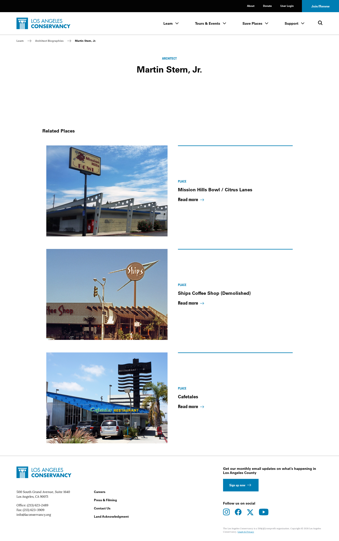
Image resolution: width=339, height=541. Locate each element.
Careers (99, 492)
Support (291, 23)
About (250, 5)
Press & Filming (105, 500)
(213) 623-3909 (33, 510)
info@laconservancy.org (33, 514)
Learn (168, 23)
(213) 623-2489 (37, 505)
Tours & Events (207, 23)
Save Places (252, 23)
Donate (267, 5)
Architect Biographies (49, 41)
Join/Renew (320, 6)
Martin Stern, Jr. (85, 41)
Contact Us (102, 508)
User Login (287, 5)
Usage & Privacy (246, 531)
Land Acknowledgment (111, 516)
